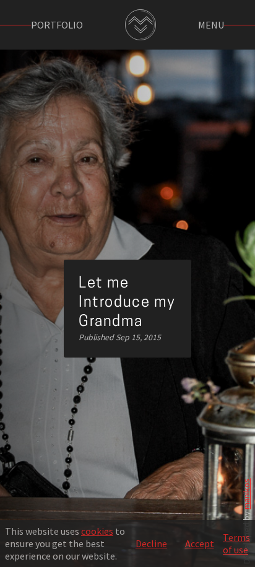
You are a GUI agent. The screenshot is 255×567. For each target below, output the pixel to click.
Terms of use (236, 543)
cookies (97, 531)
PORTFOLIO (57, 25)
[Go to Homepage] (140, 24)
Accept (199, 543)
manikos (246, 493)
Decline (151, 543)
